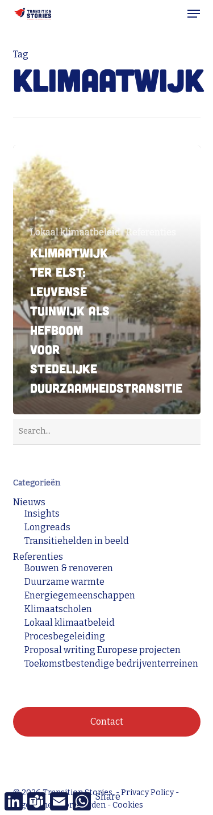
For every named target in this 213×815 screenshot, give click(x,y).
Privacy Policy (147, 792)
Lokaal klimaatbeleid (75, 232)
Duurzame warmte (64, 582)
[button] (193, 13)
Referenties (151, 232)
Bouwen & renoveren (68, 568)
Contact (106, 721)
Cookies (127, 805)
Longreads (47, 527)
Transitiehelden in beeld (76, 541)
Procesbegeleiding (64, 636)
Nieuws (29, 502)
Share (107, 796)
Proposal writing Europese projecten (102, 650)
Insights (42, 513)
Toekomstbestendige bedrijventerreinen (111, 663)
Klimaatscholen (58, 609)
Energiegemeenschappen (79, 595)
